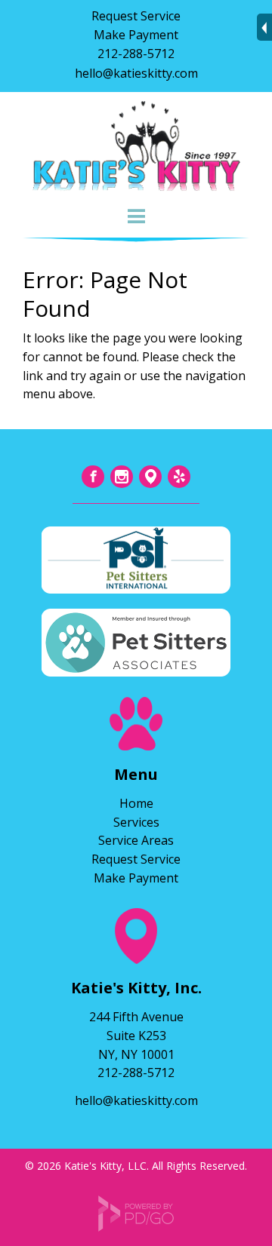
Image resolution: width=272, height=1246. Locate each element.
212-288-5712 (136, 53)
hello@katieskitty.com (136, 73)
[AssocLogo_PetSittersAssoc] (136, 671)
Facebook (93, 476)
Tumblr (150, 476)
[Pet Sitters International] (136, 588)
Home (136, 803)
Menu (135, 217)
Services (136, 822)
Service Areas (136, 840)
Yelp (179, 476)
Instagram (121, 476)
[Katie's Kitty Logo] (136, 191)
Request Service (136, 16)
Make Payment (136, 34)
